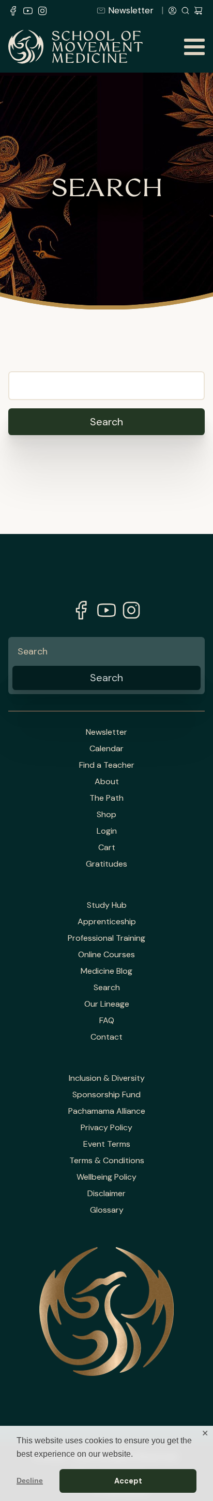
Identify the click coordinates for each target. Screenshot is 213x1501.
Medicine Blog (106, 971)
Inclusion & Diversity (107, 1078)
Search (107, 988)
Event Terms (106, 1144)
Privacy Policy (106, 1128)
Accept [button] (128, 1481)
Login (107, 831)
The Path (106, 798)
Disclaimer (106, 1193)
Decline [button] (30, 1480)
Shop (106, 814)
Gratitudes (106, 864)
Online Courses (106, 955)
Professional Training (106, 938)
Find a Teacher (106, 765)
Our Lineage (106, 1004)
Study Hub (107, 905)
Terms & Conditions (106, 1161)
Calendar (106, 749)
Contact (106, 1037)
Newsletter (131, 10)
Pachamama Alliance (106, 1111)
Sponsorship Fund (106, 1095)
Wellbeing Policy (106, 1177)
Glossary (107, 1210)
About (107, 782)
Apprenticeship (107, 922)
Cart (106, 847)
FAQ (106, 1020)
